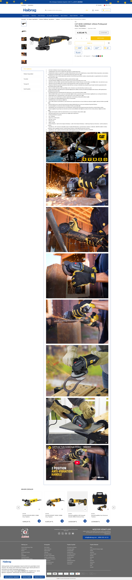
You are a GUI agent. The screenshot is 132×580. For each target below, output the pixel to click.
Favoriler (100, 5)
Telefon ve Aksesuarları (49, 557)
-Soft (57, 578)
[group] (50, 43)
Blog (22, 554)
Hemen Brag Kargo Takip (27, 547)
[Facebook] (59, 533)
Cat (75, 21)
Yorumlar (26, 79)
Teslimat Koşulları (25, 557)
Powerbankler (70, 550)
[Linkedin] (66, 533)
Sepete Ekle (100, 38)
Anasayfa (23, 19)
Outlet (81, 15)
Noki (91, 565)
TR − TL (108, 5)
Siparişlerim (30, 5)
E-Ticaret (61, 578)
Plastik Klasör (70, 552)
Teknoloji (33, 15)
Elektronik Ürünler (48, 563)
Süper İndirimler (74, 15)
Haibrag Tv (23, 555)
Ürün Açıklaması (27, 69)
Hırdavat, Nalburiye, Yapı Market (46, 19)
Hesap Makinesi (70, 555)
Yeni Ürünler (47, 547)
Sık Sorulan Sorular (25, 552)
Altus (91, 547)
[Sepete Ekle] (39, 521)
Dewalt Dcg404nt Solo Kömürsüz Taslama (99, 516)
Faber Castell (93, 554)
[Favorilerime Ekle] (39, 509)
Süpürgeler (69, 563)
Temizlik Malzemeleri (49, 562)
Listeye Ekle (79, 56)
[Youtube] (73, 533)
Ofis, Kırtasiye (41, 15)
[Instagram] (69, 533)
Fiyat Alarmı (104, 32)
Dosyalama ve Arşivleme (49, 558)
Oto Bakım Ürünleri (71, 554)
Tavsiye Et (87, 56)
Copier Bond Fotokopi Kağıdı (96, 549)
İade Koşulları (27, 89)
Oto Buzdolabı (70, 557)
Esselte (91, 567)
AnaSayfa (23, 5)
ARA (87, 10)
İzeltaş (91, 563)
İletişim (22, 550)
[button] (31, 42)
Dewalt (24, 513)
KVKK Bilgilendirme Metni (27, 558)
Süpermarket (25, 15)
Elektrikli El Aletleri (71, 560)
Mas (91, 558)
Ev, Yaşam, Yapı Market (53, 15)
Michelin (92, 560)
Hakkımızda (24, 549)
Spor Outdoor (64, 15)
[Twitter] (62, 533)
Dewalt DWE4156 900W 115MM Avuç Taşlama (31, 516)
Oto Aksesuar (47, 560)
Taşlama (58, 19)
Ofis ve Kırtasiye (47, 554)
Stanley (91, 555)
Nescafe (92, 552)
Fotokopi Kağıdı (70, 549)
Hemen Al (89, 43)
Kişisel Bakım (70, 562)
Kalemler (69, 558)
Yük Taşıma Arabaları (71, 547)
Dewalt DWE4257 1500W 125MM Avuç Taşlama (53, 516)
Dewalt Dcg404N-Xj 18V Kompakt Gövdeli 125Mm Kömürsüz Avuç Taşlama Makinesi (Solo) (76, 516)
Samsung (92, 562)
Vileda (91, 550)
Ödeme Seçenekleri (28, 74)
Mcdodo (92, 557)
